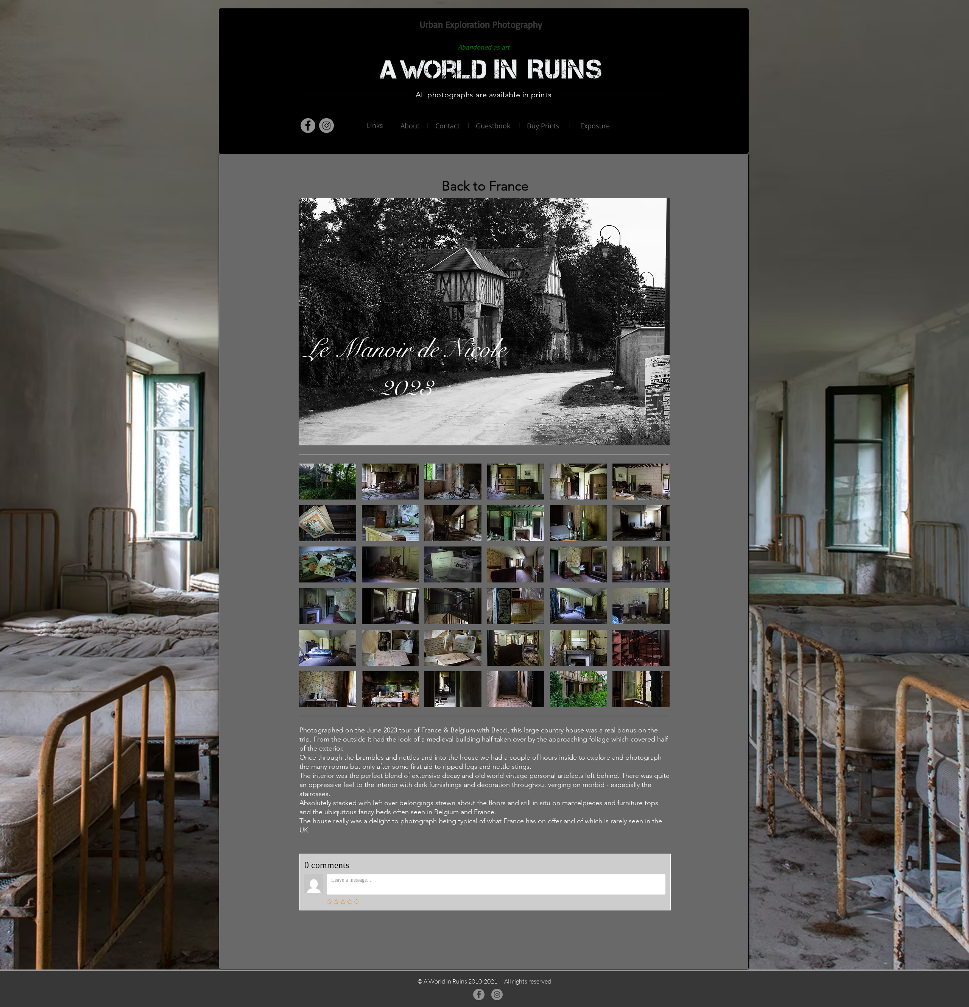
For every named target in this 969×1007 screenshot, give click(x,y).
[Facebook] (308, 125)
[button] (327, 482)
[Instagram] (326, 125)
